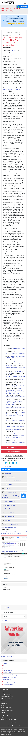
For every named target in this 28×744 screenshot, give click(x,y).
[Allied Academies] (7, 3)
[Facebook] (8, 726)
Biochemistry (14, 50)
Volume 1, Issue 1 (7, 620)
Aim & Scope (8, 484)
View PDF (9, 455)
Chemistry (5, 663)
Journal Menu (6, 466)
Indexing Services (10, 516)
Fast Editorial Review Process (13, 481)
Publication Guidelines (6, 698)
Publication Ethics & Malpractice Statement (12, 496)
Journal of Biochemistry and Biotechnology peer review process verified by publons (13, 550)
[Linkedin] (15, 726)
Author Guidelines (10, 477)
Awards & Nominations (14, 451)
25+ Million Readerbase (14, 447)
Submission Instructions (7, 696)
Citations (7, 488)
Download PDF (18, 455)
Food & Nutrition (7, 670)
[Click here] (14, 541)
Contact (3, 701)
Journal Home (6, 469)
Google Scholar (16, 353)
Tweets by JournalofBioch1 (7, 656)
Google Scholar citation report (9, 528)
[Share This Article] (4, 463)
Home (2, 692)
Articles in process (10, 505)
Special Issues (9, 509)
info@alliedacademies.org (11, 719)
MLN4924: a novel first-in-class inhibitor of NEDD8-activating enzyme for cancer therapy (15, 402)
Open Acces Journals (6, 694)
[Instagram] (19, 726)
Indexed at (9, 353)
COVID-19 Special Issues (11, 524)
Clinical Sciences (7, 668)
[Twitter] (12, 726)
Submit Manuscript (10, 501)
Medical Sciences (7, 679)
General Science (7, 672)
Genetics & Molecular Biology (10, 675)
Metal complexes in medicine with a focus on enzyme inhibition (15, 437)
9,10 (21, 315)
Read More (6, 607)
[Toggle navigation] (25, 2)
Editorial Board (9, 473)
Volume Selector (9, 513)
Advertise (7, 520)
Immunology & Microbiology (10, 677)
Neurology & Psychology (9, 682)
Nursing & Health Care (8, 684)
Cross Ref (22, 353)
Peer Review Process (10, 492)
